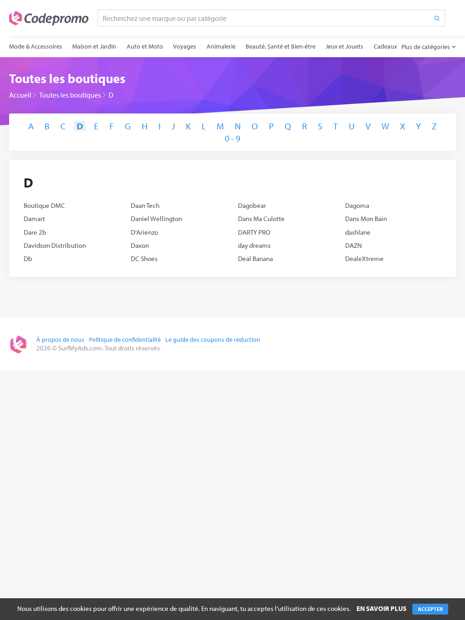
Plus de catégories (425, 47)
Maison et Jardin (94, 46)
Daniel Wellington (156, 218)
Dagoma (357, 205)
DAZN (353, 245)
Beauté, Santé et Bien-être (281, 46)
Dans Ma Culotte (261, 218)
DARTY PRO (254, 232)
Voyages (184, 46)
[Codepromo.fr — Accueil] (49, 18)
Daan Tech (145, 205)
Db (28, 258)
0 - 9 (232, 138)
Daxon (140, 245)
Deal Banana (255, 258)
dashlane (358, 232)
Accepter (430, 608)
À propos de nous (60, 339)
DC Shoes (144, 258)
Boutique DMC (44, 205)
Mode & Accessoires (35, 46)
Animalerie (221, 46)
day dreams (254, 245)
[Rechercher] (437, 18)
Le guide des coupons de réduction (212, 339)
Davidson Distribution (55, 245)
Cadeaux (385, 46)
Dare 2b (35, 232)
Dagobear (252, 205)
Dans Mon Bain (366, 218)
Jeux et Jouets (344, 46)
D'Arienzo (144, 232)
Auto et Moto (145, 46)
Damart (34, 218)
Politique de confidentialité (125, 339)
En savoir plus (381, 608)
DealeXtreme (364, 258)
